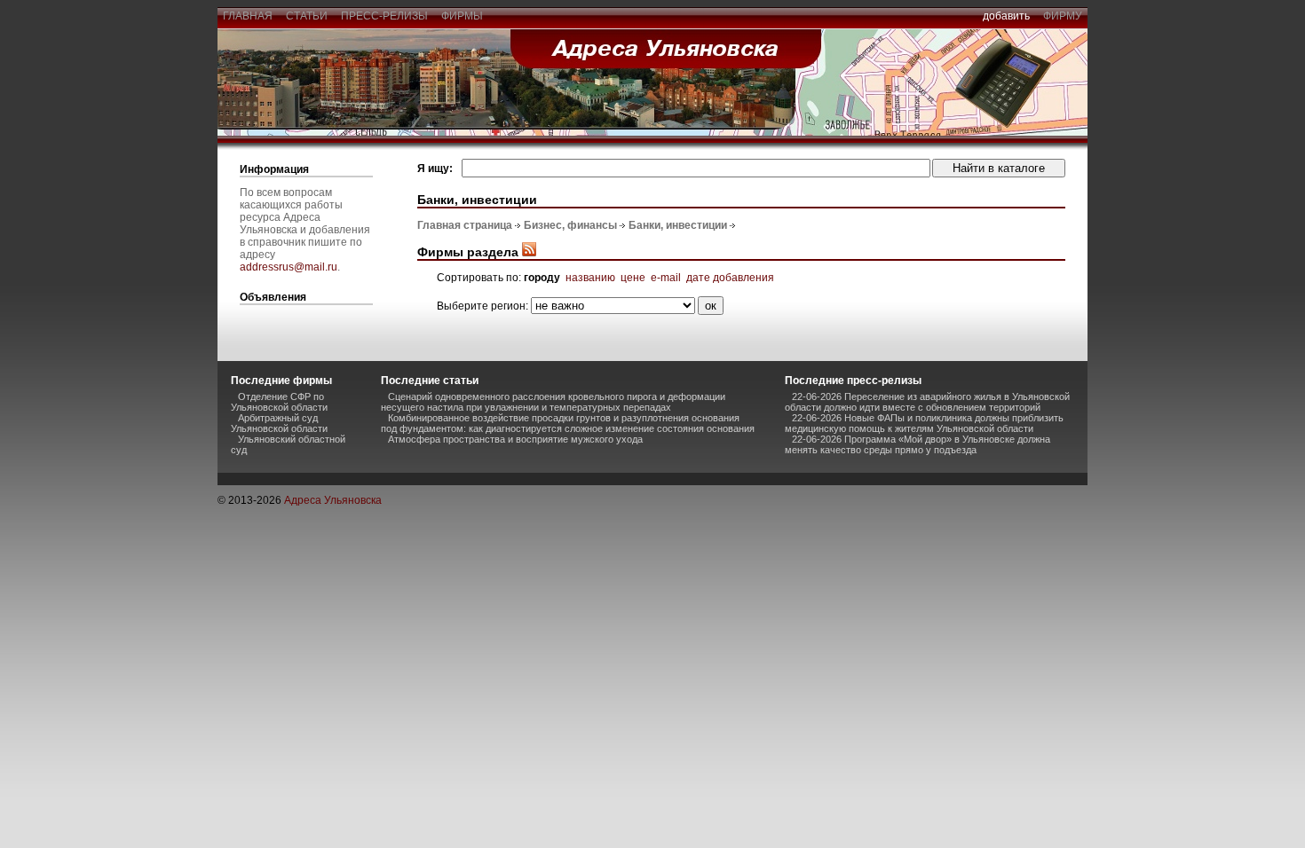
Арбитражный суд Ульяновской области (279, 423)
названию (590, 277)
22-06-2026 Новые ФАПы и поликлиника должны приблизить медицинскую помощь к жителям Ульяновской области (924, 423)
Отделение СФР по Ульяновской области (279, 401)
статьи (307, 16)
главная (248, 16)
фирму (1063, 16)
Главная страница (464, 225)
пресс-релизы (384, 16)
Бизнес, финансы (570, 225)
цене (633, 277)
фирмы (462, 16)
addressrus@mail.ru (288, 267)
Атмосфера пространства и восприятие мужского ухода (515, 439)
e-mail (666, 277)
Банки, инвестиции (678, 225)
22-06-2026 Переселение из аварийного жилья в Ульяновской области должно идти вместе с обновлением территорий (927, 401)
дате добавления (730, 277)
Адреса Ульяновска (333, 500)
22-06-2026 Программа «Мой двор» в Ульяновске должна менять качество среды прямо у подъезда (917, 444)
